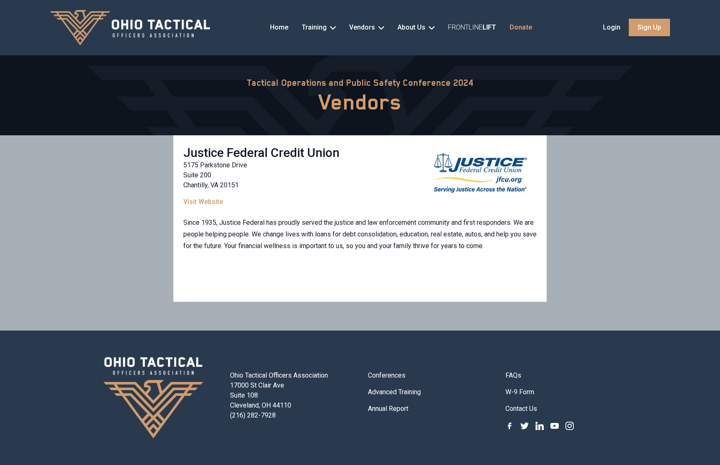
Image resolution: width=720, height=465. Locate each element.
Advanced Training (394, 392)
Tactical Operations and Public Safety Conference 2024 (360, 83)
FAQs (513, 375)
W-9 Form (519, 392)
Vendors (360, 102)
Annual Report (388, 409)
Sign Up (649, 27)
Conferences (386, 375)
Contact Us (521, 409)
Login (611, 27)
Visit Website (203, 202)
